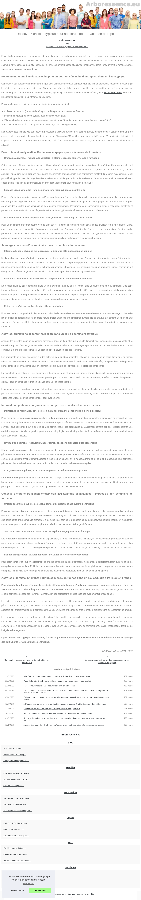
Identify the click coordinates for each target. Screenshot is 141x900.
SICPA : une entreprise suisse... (17, 860)
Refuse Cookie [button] (17, 891)
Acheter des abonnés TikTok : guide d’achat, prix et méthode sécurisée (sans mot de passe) (64, 725)
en (70, 897)
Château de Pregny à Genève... (17, 773)
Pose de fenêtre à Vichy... (14, 754)
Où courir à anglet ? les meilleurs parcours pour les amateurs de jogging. (107, 661)
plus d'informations (113, 92)
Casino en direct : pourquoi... (16, 854)
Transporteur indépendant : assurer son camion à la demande (51, 686)
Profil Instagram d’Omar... (14, 848)
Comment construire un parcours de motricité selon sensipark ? (26, 661)
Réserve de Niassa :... (13, 879)
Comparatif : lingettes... (13, 785)
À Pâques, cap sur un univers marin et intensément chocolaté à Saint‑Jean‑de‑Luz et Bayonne (65, 704)
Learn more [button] (28, 883)
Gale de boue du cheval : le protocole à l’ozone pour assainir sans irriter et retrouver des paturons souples (66, 698)
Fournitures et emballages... (15, 873)
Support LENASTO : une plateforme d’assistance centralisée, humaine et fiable (58, 713)
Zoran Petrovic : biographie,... (16, 835)
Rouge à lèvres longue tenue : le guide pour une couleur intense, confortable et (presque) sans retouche (65, 719)
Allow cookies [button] (40, 891)
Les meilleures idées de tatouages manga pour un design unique (52, 709)
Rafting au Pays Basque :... (15, 885)
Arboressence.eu (59, 894)
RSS (92, 894)
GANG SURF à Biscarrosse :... (16, 823)
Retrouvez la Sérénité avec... (16, 804)
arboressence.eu (67, 40)
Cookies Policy (83, 894)
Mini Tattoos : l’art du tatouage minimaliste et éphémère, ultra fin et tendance (57, 676)
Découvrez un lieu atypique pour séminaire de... (67, 47)
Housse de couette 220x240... (16, 779)
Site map (71, 894)
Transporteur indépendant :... (16, 760)
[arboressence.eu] (70, 14)
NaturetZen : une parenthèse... (16, 798)
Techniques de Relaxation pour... (17, 810)
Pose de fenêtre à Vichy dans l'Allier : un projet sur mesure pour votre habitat (57, 681)
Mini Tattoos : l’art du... (13, 748)
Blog (67, 43)
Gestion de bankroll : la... (14, 829)
